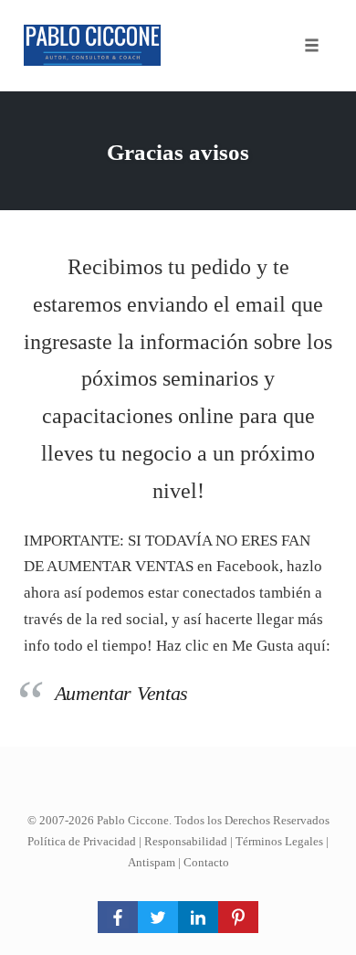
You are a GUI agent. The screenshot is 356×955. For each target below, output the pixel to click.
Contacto (206, 862)
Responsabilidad (185, 841)
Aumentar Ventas (122, 693)
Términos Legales (279, 841)
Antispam (151, 862)
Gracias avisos (178, 152)
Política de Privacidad (81, 841)
